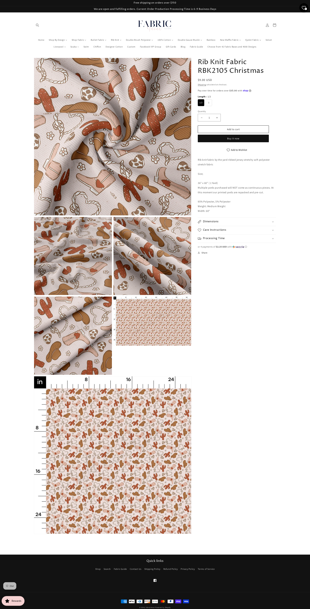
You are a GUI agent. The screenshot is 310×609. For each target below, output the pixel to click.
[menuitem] (41, 39)
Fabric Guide (120, 569)
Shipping (202, 84)
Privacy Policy (188, 569)
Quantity (202, 111)
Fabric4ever (150, 607)
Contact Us (135, 569)
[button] (37, 25)
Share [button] (204, 252)
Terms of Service (206, 569)
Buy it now (233, 138)
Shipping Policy (152, 569)
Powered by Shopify (163, 607)
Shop (98, 569)
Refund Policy (170, 569)
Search (107, 569)
